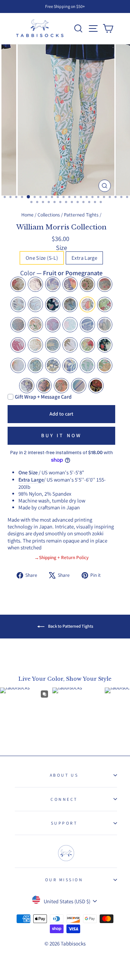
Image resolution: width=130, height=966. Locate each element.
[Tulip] (18, 345)
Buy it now (61, 435)
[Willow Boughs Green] (87, 365)
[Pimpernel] (27, 385)
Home (27, 214)
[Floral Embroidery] (79, 385)
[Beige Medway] (18, 284)
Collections (49, 214)
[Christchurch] (18, 304)
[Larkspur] (70, 324)
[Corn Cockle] (87, 284)
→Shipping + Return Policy (61, 557)
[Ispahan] (18, 324)
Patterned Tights (81, 214)
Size (61, 247)
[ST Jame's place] (35, 365)
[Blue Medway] (70, 284)
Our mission (64, 879)
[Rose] (87, 345)
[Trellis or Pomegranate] (35, 345)
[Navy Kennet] (53, 365)
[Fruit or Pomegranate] (87, 304)
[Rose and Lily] (44, 385)
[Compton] (61, 385)
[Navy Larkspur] (87, 324)
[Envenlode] (53, 304)
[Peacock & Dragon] (53, 345)
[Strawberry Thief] (105, 345)
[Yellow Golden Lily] (105, 365)
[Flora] (70, 304)
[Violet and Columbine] (96, 385)
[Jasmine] (35, 324)
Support (64, 823)
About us (64, 775)
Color (61, 273)
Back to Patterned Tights (70, 626)
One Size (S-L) (42, 257)
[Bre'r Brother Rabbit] (35, 284)
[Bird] (53, 284)
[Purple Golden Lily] (70, 345)
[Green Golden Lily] (105, 304)
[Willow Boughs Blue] (70, 365)
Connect (64, 799)
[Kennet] (53, 324)
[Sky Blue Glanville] (18, 365)
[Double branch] (35, 304)
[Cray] (105, 284)
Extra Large (84, 257)
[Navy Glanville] (105, 324)
